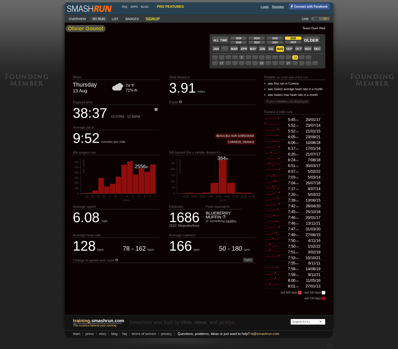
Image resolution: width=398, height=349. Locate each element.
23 (261, 63)
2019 (293, 42)
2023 (257, 42)
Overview (77, 19)
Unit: (305, 19)
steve (200, 322)
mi (325, 19)
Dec (317, 49)
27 (288, 63)
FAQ (124, 7)
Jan (216, 49)
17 (221, 63)
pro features (170, 7)
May (253, 49)
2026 (238, 38)
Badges (132, 19)
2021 (275, 42)
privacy (166, 334)
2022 (275, 38)
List (115, 19)
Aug (280, 49)
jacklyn (226, 322)
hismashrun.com (265, 334)
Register (278, 7)
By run (99, 19)
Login (265, 7)
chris (186, 322)
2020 (293, 38)
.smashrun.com (98, 320)
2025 (238, 42)
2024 (257, 38)
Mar (234, 49)
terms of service (144, 334)
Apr (244, 49)
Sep (289, 49)
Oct (299, 49)
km (316, 19)
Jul (271, 49)
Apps (134, 7)
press (89, 334)
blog (145, 7)
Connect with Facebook (311, 6)
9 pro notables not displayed (287, 101)
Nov (308, 49)
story (102, 334)
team (77, 334)
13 (295, 57)
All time (220, 40)
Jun (262, 49)
